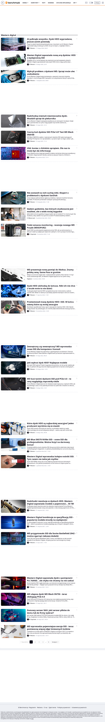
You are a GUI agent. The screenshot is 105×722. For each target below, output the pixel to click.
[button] (91, 3)
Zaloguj (97, 2)
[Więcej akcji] (77, 39)
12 (48, 642)
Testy (43, 3)
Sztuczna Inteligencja (63, 3)
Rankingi (51, 3)
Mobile (25, 3)
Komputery (34, 3)
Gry (74, 3)
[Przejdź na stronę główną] (2, 4)
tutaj (32, 718)
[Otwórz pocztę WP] (86, 2)
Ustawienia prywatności (79, 707)
